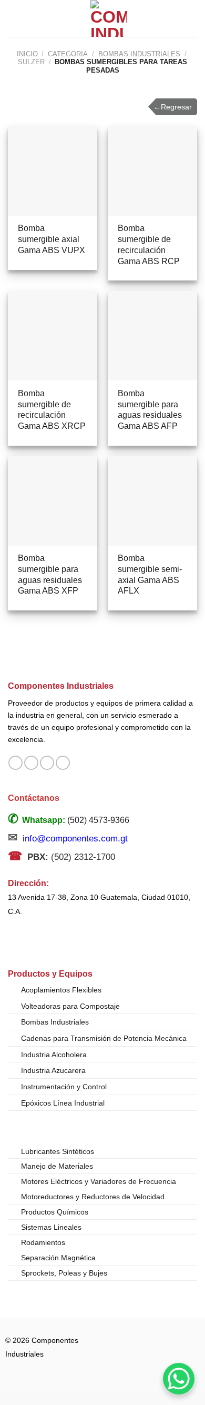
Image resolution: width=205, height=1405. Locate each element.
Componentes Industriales (61, 685)
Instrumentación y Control (64, 1086)
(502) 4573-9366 (98, 820)
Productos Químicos (54, 1212)
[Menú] (14, 18)
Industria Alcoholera (54, 1054)
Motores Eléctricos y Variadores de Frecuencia (98, 1181)
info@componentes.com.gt (75, 839)
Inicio (27, 54)
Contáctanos (33, 798)
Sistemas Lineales (51, 1227)
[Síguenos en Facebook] (15, 763)
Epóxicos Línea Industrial (63, 1103)
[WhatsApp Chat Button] (178, 1378)
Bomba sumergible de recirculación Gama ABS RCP (149, 244)
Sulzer (31, 62)
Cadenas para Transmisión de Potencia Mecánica (104, 1038)
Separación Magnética (58, 1257)
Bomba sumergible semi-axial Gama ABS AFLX (150, 574)
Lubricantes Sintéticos (57, 1151)
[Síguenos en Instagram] (31, 763)
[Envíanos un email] (47, 763)
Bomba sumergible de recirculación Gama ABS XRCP (52, 409)
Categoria (68, 54)
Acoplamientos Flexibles (61, 990)
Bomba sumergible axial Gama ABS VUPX (51, 239)
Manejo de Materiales (57, 1166)
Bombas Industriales (139, 54)
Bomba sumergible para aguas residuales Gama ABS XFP (50, 574)
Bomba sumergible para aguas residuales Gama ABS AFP (150, 409)
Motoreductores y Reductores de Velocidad (93, 1196)
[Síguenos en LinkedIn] (63, 763)
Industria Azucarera (53, 1070)
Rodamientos (43, 1242)
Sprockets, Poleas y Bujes (64, 1273)
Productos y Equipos (50, 973)
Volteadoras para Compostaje (70, 1006)
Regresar (172, 107)
